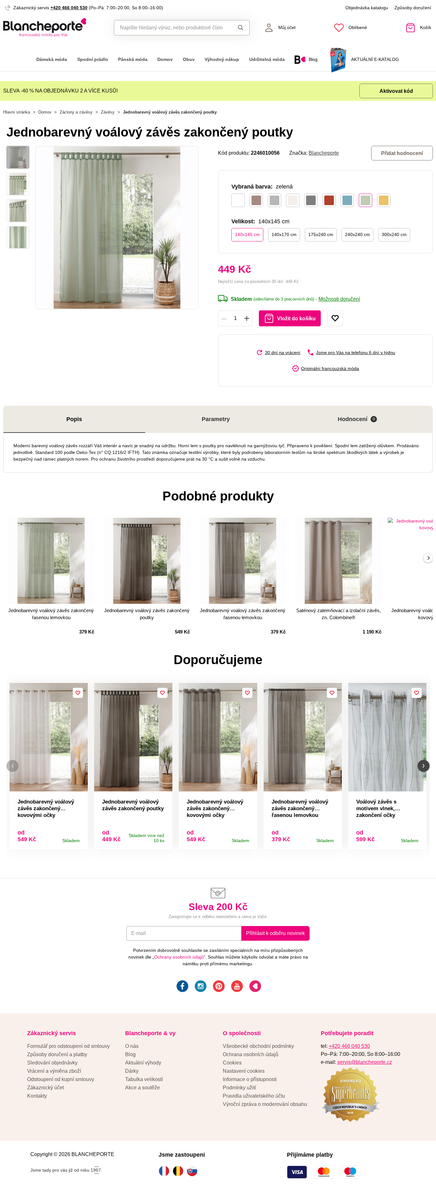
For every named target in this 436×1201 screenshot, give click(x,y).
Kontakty (37, 1096)
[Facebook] (182, 987)
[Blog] (254, 987)
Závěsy (108, 112)
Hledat (239, 27)
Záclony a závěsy (76, 112)
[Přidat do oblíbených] (335, 318)
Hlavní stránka (16, 112)
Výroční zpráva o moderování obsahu (265, 1104)
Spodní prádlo (92, 59)
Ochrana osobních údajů (250, 1054)
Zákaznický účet (45, 1087)
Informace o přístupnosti (250, 1079)
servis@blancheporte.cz (364, 1062)
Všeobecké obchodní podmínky (258, 1046)
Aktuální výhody (143, 1062)
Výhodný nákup (222, 59)
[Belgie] (180, 1171)
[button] (12, 766)
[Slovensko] (194, 1171)
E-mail (138, 933)
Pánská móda (132, 59)
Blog (130, 1054)
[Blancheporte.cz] (54, 27)
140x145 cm (247, 234)
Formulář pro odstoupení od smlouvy (68, 1046)
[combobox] (171, 27)
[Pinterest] (218, 987)
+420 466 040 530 (68, 7)
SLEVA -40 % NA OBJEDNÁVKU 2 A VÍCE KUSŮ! (60, 90)
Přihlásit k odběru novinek (275, 933)
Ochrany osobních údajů (179, 957)
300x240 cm (394, 234)
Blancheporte (324, 153)
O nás (132, 1046)
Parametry (216, 419)
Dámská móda (51, 59)
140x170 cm (284, 234)
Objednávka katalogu (366, 7)
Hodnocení (356, 419)
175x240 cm (320, 234)
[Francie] (166, 1171)
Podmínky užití (239, 1087)
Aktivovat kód (396, 91)
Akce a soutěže (142, 1087)
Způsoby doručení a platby (57, 1054)
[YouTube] (236, 987)
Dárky (132, 1071)
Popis (74, 419)
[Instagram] (200, 987)
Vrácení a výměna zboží (54, 1071)
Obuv (189, 59)
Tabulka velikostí (144, 1079)
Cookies (232, 1062)
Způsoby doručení (413, 7)
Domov (165, 59)
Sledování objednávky (52, 1062)
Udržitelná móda (267, 59)
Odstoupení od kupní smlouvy (60, 1079)
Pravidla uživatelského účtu (254, 1096)
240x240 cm (357, 234)
